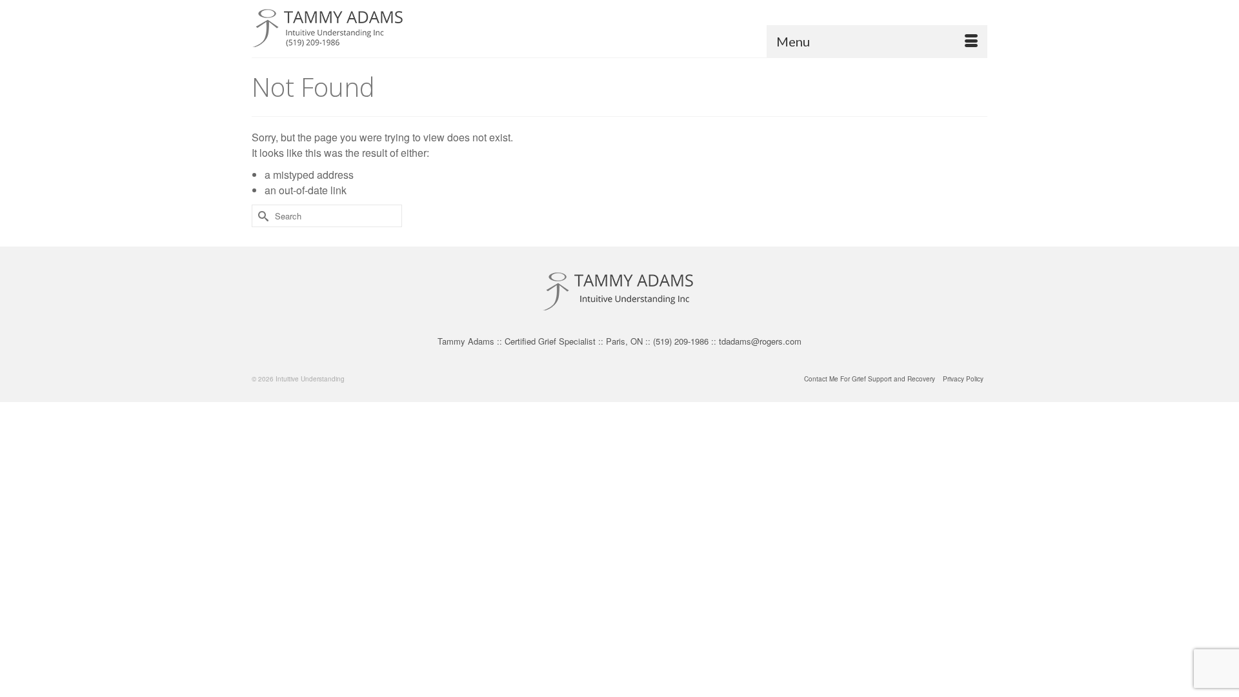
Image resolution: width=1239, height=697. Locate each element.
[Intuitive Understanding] (368, 28)
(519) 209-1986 (681, 341)
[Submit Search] (261, 216)
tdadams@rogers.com (760, 341)
